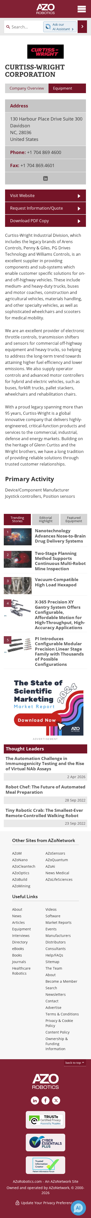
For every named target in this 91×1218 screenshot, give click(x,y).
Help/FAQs (54, 955)
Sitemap (52, 961)
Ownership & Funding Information (57, 1043)
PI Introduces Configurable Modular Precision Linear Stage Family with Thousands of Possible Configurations (59, 651)
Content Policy (58, 1032)
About (17, 909)
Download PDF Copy (29, 220)
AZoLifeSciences (59, 879)
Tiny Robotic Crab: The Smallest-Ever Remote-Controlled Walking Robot (44, 812)
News (16, 916)
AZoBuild (19, 879)
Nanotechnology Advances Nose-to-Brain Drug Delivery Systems (60, 536)
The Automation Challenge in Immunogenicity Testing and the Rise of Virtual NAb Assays (45, 763)
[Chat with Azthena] (78, 1207)
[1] (18, 536)
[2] (18, 559)
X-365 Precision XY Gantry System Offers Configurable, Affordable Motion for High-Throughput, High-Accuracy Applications (60, 614)
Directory (20, 942)
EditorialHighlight (46, 519)
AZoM (17, 853)
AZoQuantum (57, 859)
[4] (18, 607)
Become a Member (61, 981)
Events (51, 929)
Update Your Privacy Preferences (48, 1202)
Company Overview (27, 88)
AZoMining (21, 886)
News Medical (57, 872)
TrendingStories (17, 519)
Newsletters (56, 994)
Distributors (56, 942)
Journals (19, 961)
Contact (52, 1001)
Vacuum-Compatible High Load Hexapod (56, 582)
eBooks (18, 948)
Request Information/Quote (36, 208)
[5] (18, 644)
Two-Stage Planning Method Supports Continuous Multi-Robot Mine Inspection (60, 561)
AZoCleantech (23, 866)
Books (17, 955)
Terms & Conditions (62, 1014)
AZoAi (50, 866)
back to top (73, 1062)
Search (51, 987)
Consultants (56, 948)
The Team (54, 968)
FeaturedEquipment (73, 519)
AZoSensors (55, 853)
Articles (18, 922)
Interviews (21, 935)
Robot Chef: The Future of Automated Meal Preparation (45, 789)
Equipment (21, 929)
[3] (18, 585)
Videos (51, 909)
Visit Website (22, 195)
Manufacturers (58, 935)
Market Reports (59, 922)
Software (53, 916)
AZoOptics (20, 872)
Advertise (53, 1007)
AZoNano (20, 859)
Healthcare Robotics (21, 971)
